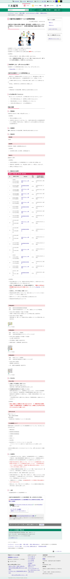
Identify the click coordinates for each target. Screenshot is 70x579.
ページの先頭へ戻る (58, 551)
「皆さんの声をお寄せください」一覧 (19, 575)
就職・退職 (22, 13)
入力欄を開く (42, 524)
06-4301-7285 (13, 561)
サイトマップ (31, 561)
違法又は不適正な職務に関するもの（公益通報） (18, 568)
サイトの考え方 (31, 558)
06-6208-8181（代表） (47, 564)
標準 (45, 1)
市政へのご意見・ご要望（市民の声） (17, 566)
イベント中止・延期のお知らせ (30, 546)
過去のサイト (31, 566)
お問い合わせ (31, 571)
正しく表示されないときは (34, 570)
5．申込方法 (37, 287)
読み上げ (31, 1)
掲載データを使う (32, 565)
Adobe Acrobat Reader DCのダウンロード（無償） (26, 515)
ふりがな (24, 1)
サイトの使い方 (31, 556)
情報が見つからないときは (54, 38)
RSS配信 (30, 563)
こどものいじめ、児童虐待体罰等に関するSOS (18, 572)
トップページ (11, 13)
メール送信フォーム (13, 537)
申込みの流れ (12, 69)
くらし (16, 13)
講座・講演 (25, 544)
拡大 (43, 1)
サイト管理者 (31, 560)
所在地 (44, 558)
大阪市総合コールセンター (13, 557)
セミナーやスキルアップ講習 (32, 13)
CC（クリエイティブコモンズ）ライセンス (23, 504)
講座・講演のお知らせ (35, 544)
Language (16, 1)
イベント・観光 (18, 544)
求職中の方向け (43, 13)
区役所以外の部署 (42, 546)
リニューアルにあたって (33, 568)
